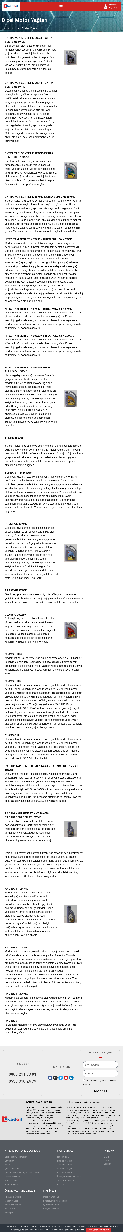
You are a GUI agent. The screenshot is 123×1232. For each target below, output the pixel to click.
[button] (61, 6)
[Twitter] (60, 1078)
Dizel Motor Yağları (25, 20)
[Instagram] (55, 1078)
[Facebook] (50, 1078)
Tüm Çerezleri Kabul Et (98, 1229)
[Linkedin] (71, 1078)
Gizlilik (41, 1229)
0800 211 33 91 (22, 1074)
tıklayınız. (105, 1226)
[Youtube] (66, 1078)
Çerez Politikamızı (55, 1229)
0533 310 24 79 (22, 1081)
